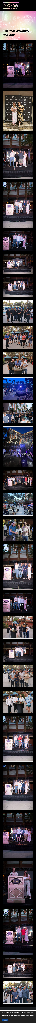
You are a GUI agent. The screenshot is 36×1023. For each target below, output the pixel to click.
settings (14, 1017)
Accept (4, 1020)
